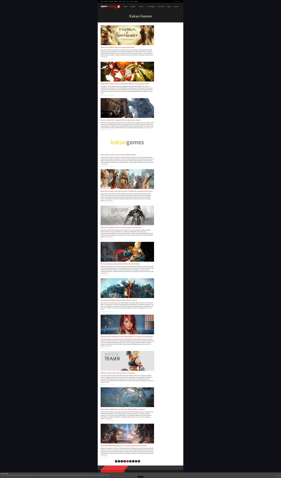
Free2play (136, 1)
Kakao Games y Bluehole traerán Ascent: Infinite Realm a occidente (123, 409)
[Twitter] (176, 1)
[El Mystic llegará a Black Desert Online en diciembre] (127, 370)
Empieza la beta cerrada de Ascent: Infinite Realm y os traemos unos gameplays (127, 336)
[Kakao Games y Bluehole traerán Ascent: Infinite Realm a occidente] (127, 406)
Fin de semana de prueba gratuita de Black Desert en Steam (120, 264)
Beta (128, 1)
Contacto (176, 6)
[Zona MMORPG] (110, 8)
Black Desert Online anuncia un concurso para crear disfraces (121, 227)
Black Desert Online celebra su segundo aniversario (118, 47)
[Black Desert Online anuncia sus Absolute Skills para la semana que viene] (127, 81)
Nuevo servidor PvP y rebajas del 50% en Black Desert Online (121, 120)
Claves (131, 1)
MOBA (120, 1)
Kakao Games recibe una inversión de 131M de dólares (118, 155)
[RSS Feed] (174, 1)
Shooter (124, 1)
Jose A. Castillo (105, 58)
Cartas (102, 1)
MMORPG (111, 1)
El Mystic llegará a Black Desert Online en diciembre (118, 373)
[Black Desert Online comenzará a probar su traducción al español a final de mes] (127, 188)
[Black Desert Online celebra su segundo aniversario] (127, 44)
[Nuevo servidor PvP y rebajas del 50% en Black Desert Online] (127, 117)
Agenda (169, 6)
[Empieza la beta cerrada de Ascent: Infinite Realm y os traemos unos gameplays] (127, 334)
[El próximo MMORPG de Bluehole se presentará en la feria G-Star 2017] (127, 443)
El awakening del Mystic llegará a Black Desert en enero (119, 300)
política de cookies (89, 475)
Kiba (102, 275)
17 (124, 461)
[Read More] (104, 56)
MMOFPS (106, 1)
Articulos (141, 6)
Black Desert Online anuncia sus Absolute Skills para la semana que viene (125, 84)
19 (130, 461)
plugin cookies (277, 475)
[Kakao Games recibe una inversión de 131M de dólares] (127, 152)
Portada (125, 6)
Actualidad (132, 6)
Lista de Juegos (151, 6)
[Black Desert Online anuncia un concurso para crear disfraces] (127, 225)
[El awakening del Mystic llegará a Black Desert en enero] (127, 297)
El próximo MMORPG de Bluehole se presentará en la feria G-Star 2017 (124, 445)
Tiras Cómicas (161, 6)
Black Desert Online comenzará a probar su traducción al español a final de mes (127, 191)
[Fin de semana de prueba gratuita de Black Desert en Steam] (127, 261)
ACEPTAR (140, 476)
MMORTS (116, 1)
